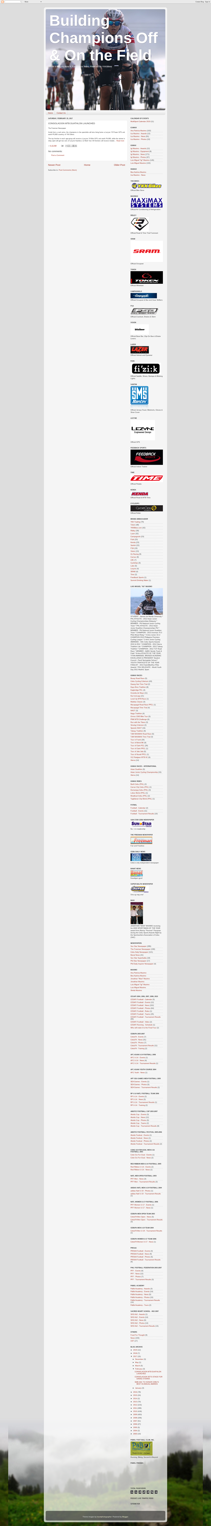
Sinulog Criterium (137, 725)
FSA (132, 548)
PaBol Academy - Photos (140, 1297)
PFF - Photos (136, 1277)
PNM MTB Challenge (139, 719)
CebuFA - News (136, 1040)
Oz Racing (135, 554)
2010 (135, 1411)
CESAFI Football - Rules (140, 1011)
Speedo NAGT (136, 728)
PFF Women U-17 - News (140, 1208)
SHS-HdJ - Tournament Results (143, 1326)
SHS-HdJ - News (137, 1320)
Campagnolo (135, 536)
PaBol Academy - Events (140, 1291)
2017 (135, 1356)
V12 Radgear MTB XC (139, 757)
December (139, 1359)
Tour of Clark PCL (137, 746)
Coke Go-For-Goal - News (141, 1158)
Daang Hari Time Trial (139, 684)
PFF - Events (136, 1271)
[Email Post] (62, 146)
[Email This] (66, 146)
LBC (132, 560)
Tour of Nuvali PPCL (138, 754)
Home (50, 113)
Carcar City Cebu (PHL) (140, 787)
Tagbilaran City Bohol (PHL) (141, 799)
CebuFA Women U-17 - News (142, 1242)
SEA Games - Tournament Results (144, 1087)
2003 (135, 1434)
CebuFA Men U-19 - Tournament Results (146, 1231)
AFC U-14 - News (137, 1060)
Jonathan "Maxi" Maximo (140, 979)
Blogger (125, 1517)
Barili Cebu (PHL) (137, 784)
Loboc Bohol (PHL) (138, 793)
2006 (135, 1424)
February (139, 1369)
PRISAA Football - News (140, 1254)
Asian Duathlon (136, 769)
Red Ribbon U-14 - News (140, 1170)
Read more (120, 141)
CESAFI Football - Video (140, 1022)
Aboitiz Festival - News (139, 1138)
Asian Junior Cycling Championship (144, 772)
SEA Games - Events (139, 1082)
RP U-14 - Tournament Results (142, 1102)
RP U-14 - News (137, 1099)
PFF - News (135, 1274)
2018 (135, 1353)
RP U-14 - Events (137, 1096)
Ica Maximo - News (138, 136)
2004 (135, 1431)
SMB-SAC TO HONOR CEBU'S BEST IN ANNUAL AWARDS (147, 1383)
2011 (135, 1408)
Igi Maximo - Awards (138, 148)
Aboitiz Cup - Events (138, 1114)
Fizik (132, 539)
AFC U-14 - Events (138, 1057)
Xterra (133, 760)
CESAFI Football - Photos (140, 1008)
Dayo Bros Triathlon (138, 687)
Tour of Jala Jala (137, 751)
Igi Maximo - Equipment (140, 151)
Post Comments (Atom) (68, 170)
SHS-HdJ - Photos (138, 1323)
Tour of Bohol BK (137, 743)
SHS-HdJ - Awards (138, 1314)
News (133, 1338)
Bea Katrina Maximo (138, 172)
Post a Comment (57, 155)
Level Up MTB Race (138, 699)
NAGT (133, 710)
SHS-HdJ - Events (137, 1317)
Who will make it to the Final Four (143, 1028)
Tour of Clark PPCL (138, 748)
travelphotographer (104, 1517)
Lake (132, 566)
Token (133, 525)
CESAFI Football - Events (140, 1002)
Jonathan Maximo (137, 982)
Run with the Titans (138, 722)
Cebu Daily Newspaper (139, 952)
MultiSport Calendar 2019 (140, 121)
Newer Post (54, 165)
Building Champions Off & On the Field (103, 38)
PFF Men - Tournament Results (143, 1182)
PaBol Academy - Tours (140, 1305)
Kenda (133, 542)
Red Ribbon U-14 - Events (141, 1167)
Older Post (119, 165)
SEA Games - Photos (139, 1084)
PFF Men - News (137, 1179)
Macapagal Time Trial (139, 708)
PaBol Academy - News (139, 1294)
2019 (135, 1350)
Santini (133, 545)
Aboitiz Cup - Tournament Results (144, 1126)
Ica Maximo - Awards (139, 133)
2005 (135, 1427)
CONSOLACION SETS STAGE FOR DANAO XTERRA (148, 1378)
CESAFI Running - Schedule (141, 1025)
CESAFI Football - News (140, 1005)
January (138, 1388)
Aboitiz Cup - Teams (138, 1123)
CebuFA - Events (137, 1037)
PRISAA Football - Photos (140, 1257)
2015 (135, 1395)
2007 (135, 1421)
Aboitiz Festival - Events (140, 1135)
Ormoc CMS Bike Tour (139, 716)
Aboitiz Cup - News (138, 1117)
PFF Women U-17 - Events (141, 1205)
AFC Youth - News (138, 1072)
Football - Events (137, 811)
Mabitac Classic (137, 702)
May (137, 1362)
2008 (135, 1418)
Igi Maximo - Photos (138, 157)
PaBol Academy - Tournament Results (145, 1300)
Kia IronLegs (135, 696)
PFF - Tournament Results (141, 1279)
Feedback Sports (137, 577)
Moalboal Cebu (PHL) (139, 796)
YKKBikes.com (136, 528)
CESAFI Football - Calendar (141, 999)
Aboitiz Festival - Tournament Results (145, 1144)
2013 (135, 1402)
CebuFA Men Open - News (141, 1217)
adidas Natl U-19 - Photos (140, 1191)
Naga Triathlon (136, 713)
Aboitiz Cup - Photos (138, 1120)
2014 (135, 1398)
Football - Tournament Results (142, 814)
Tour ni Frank (136, 740)
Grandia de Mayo (137, 693)
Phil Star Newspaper (138, 961)
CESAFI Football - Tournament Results (146, 1017)
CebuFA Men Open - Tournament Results (147, 1220)
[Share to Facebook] (73, 146)
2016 (135, 1392)
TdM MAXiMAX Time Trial (140, 737)
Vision (133, 551)
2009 (135, 1414)
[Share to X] (71, 146)
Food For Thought (138, 1335)
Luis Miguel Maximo (138, 163)
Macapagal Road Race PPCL (142, 705)
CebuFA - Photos (137, 1043)
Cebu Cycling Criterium (139, 681)
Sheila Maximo (136, 990)
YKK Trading (135, 522)
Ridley (133, 531)
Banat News (135, 955)
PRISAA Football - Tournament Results (145, 1260)
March (138, 1366)
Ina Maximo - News (138, 175)
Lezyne (133, 569)
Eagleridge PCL (137, 690)
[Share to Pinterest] (76, 146)
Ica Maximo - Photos (138, 139)
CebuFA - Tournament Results (142, 1046)
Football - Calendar (138, 808)
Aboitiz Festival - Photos (140, 1141)
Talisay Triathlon (137, 731)
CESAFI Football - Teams (140, 1014)
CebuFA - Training (137, 1048)
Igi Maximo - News (138, 154)
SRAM (133, 571)
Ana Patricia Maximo (138, 131)
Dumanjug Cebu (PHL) (139, 790)
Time (132, 574)
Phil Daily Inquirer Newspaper (142, 964)
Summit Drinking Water (139, 580)
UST (132, 1341)
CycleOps (134, 563)
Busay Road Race (137, 678)
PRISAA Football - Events (140, 1251)
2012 (135, 1405)
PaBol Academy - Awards (140, 1289)
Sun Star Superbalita (139, 958)
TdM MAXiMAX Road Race (141, 734)
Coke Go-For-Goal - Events (141, 1155)
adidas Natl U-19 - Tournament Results (146, 1194)
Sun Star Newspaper (139, 946)
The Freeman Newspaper (140, 949)
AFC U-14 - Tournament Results (143, 1063)
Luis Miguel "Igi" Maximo (140, 160)
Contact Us (61, 113)
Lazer (133, 534)
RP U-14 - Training (138, 1105)
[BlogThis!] (69, 146)
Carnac (133, 557)
